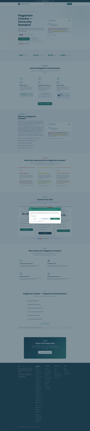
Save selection (45, 218)
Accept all (55, 218)
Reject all (34, 218)
